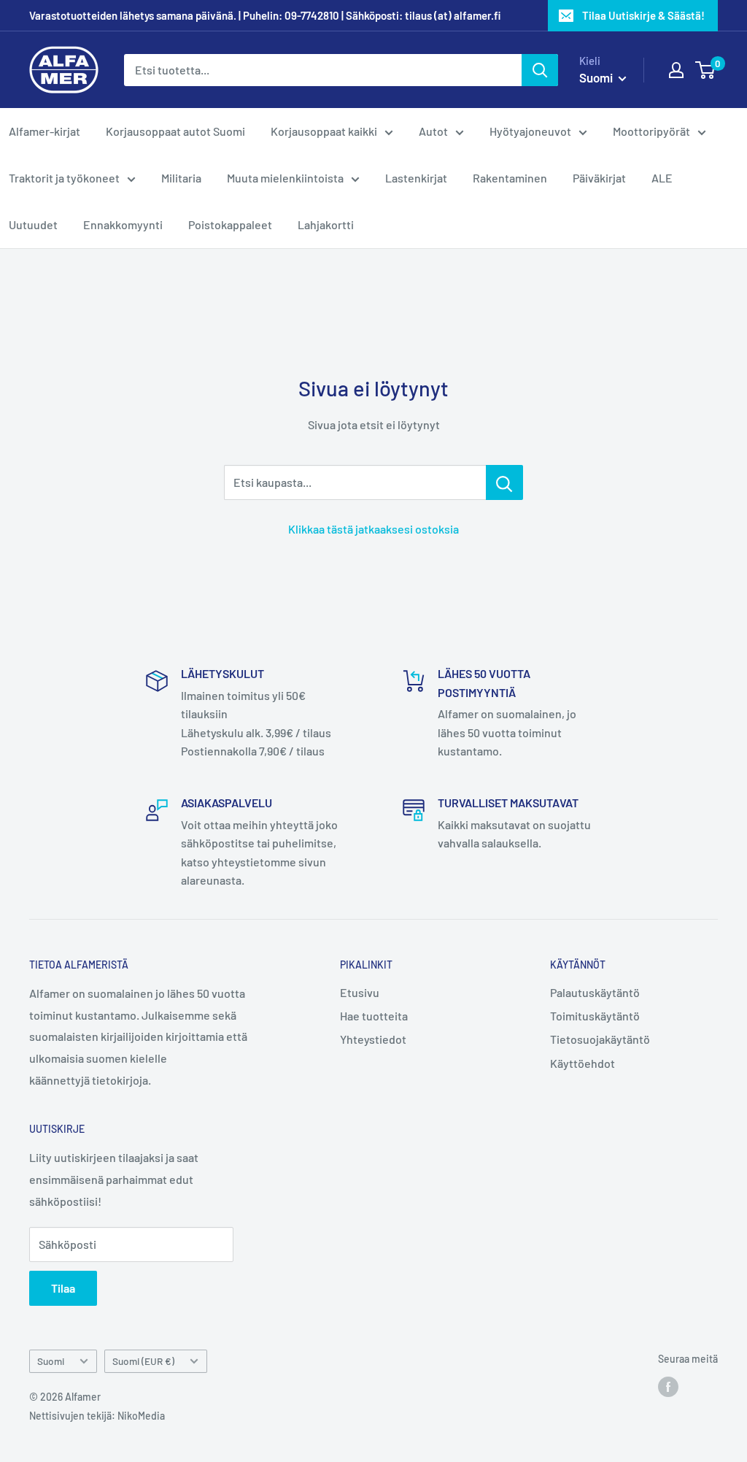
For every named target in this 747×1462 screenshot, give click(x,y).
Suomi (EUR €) (143, 1361)
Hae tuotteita (374, 1016)
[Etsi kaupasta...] (504, 482)
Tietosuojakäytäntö (600, 1039)
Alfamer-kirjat (44, 131)
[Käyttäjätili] (676, 70)
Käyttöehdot (582, 1063)
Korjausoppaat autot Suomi (175, 131)
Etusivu (359, 992)
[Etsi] (540, 70)
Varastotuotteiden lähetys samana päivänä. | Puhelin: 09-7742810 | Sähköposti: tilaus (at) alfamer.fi (264, 15)
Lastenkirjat (416, 178)
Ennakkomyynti (123, 224)
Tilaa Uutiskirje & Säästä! (643, 15)
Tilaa (63, 1288)
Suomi (50, 1361)
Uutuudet (33, 224)
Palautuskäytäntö (595, 992)
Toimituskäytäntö (595, 1016)
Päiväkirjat (599, 178)
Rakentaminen (510, 178)
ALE (662, 178)
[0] (706, 70)
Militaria (181, 178)
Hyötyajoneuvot (530, 131)
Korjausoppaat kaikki (324, 131)
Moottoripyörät (651, 131)
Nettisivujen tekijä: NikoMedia (97, 1415)
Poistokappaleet (230, 224)
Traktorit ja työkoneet (64, 178)
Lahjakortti (326, 224)
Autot (433, 131)
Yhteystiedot (373, 1039)
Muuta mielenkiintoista (285, 178)
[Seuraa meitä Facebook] (668, 1387)
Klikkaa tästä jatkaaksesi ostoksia (373, 529)
